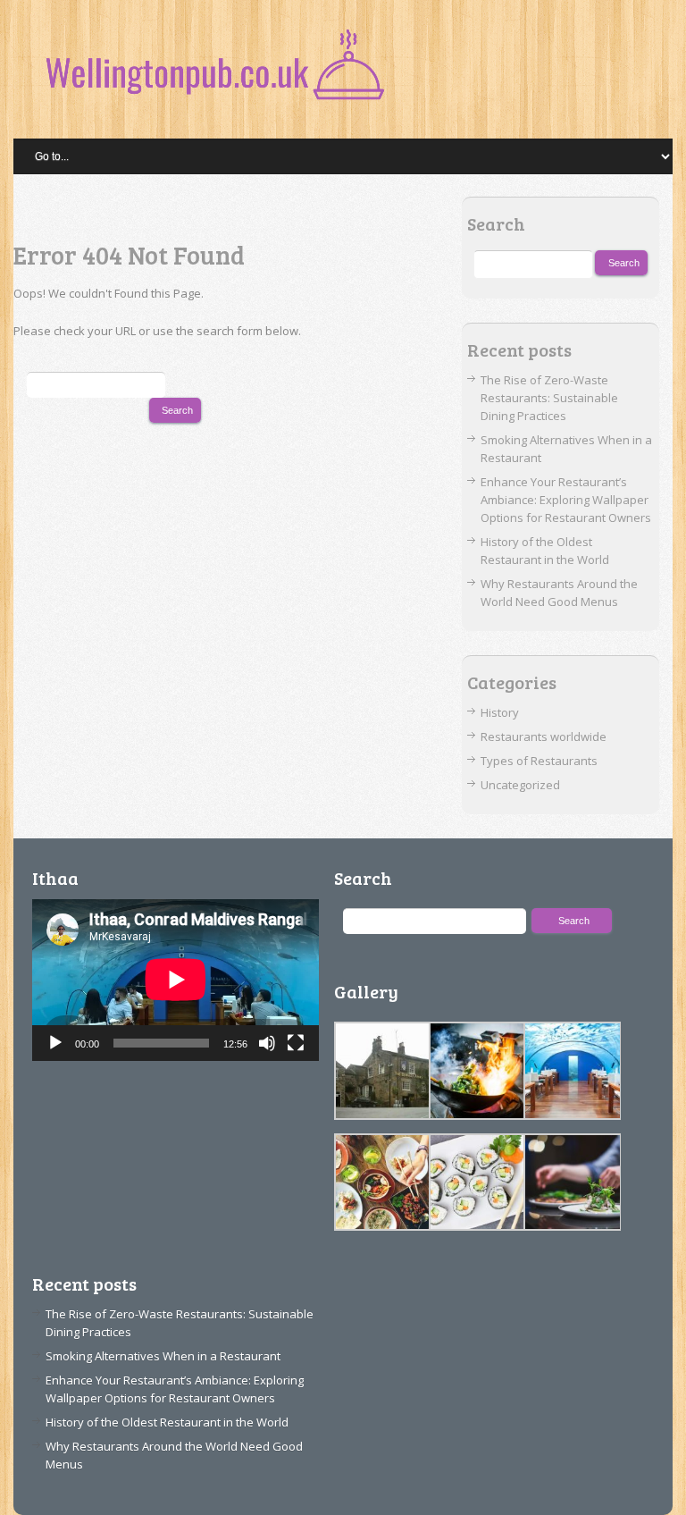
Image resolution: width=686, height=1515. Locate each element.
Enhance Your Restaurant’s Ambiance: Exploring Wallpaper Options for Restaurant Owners (566, 500)
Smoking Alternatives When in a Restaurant (163, 1356)
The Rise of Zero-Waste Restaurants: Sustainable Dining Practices (549, 398)
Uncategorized (520, 785)
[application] (175, 979)
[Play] (55, 1043)
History (500, 712)
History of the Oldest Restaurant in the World (167, 1422)
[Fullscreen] (296, 1043)
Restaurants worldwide (544, 736)
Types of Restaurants (539, 761)
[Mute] (267, 1043)
